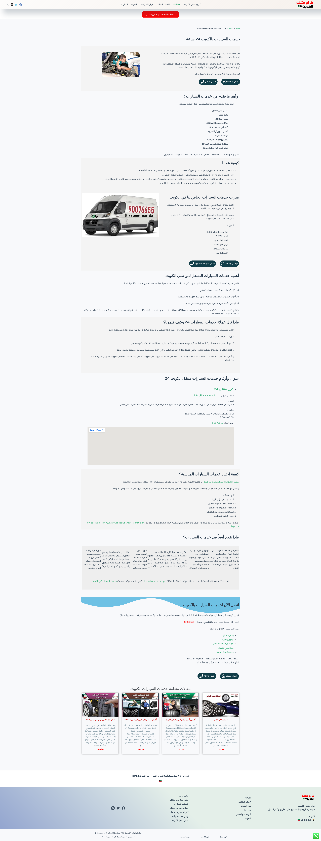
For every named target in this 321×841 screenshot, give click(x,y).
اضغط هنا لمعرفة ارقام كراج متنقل (160, 14)
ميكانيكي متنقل (226, 648)
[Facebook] (20, 4)
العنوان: (231, 401)
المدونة (134, 4)
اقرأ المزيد (220, 750)
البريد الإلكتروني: (227, 395)
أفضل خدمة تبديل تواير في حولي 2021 (100, 719)
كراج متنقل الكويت (192, 4)
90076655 (217, 423)
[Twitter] (16, 4)
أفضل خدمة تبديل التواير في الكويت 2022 (140, 719)
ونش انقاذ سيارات (180, 816)
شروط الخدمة (204, 837)
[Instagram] (12, 4)
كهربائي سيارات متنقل (223, 644)
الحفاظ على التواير (220, 719)
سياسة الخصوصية (184, 837)
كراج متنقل (223, 837)
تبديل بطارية (228, 640)
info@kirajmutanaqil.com (207, 395)
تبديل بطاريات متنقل (179, 800)
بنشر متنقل (228, 635)
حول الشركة (147, 4)
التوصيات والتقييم (244, 814)
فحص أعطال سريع (225, 652)
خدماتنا (177, 4)
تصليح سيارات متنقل (179, 808)
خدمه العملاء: (228, 423)
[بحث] (8, 5)
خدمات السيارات (181, 804)
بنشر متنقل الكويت (180, 820)
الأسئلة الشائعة (163, 4)
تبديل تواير (183, 795)
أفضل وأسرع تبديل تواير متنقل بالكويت (180, 719)
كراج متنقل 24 (224, 389)
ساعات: (230, 410)
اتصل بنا (124, 4)
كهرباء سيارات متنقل (179, 812)
